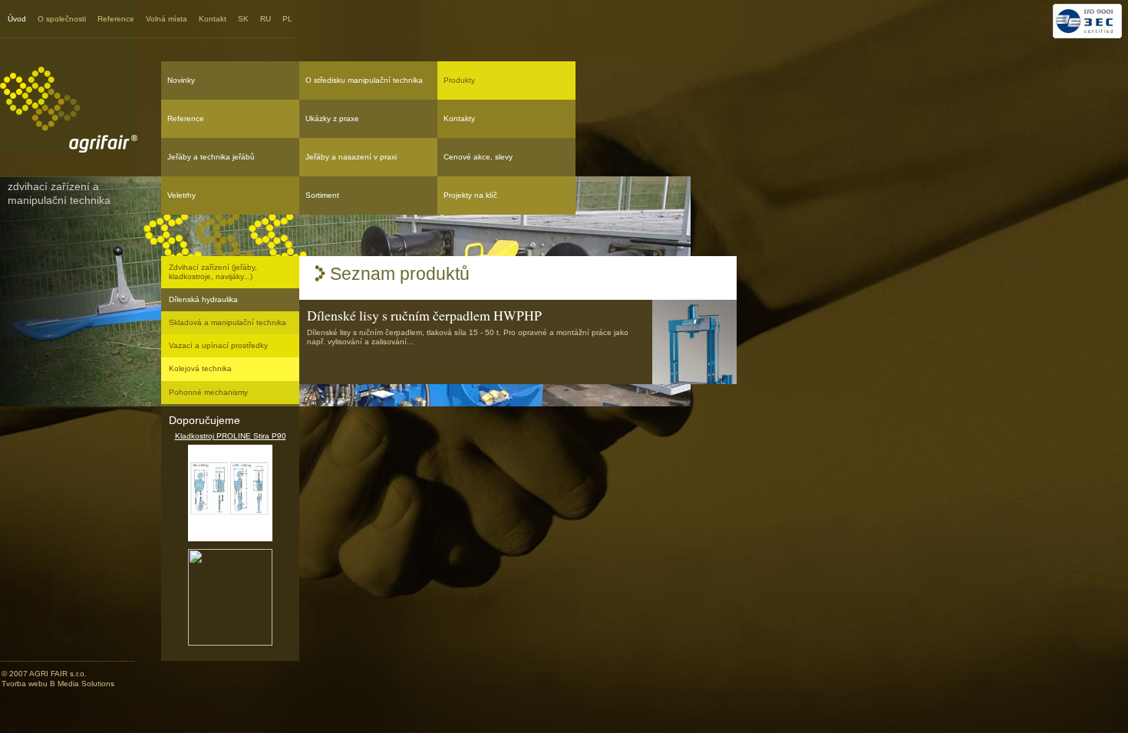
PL (287, 19)
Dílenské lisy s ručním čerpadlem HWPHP (424, 315)
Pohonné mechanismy (208, 392)
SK (243, 19)
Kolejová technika (200, 368)
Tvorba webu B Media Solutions (58, 683)
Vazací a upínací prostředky (218, 345)
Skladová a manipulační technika (227, 322)
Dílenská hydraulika (203, 299)
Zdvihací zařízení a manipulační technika (59, 193)
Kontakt (212, 19)
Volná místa (166, 19)
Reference (115, 19)
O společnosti (62, 19)
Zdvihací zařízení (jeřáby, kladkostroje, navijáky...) (213, 272)
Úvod (17, 19)
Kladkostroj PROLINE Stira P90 (230, 436)
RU (265, 19)
